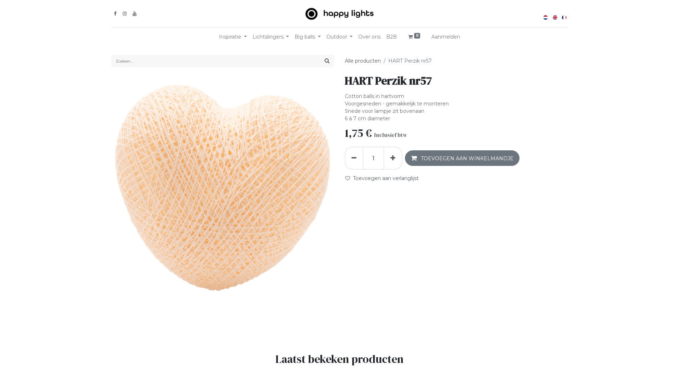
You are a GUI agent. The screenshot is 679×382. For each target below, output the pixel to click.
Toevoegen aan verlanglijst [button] (386, 178)
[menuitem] (369, 37)
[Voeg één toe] (393, 158)
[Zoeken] (327, 61)
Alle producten (363, 61)
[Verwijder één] (354, 158)
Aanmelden (445, 37)
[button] (462, 158)
